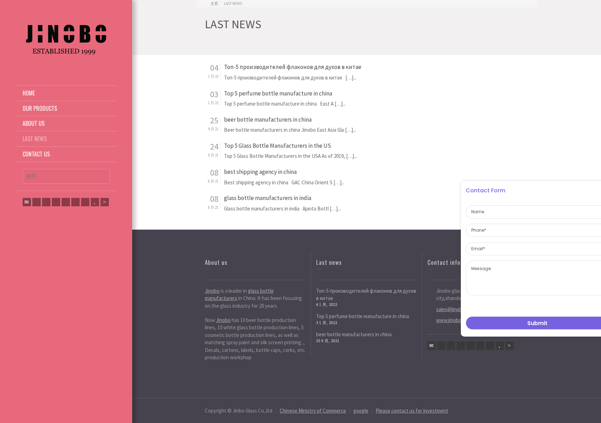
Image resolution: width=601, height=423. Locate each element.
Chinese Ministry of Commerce (313, 410)
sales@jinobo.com (455, 309)
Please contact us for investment (412, 410)
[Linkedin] (75, 202)
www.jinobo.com (454, 320)
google (360, 410)
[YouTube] (95, 202)
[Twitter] (36, 202)
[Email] (27, 202)
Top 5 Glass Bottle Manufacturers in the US (277, 146)
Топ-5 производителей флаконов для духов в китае (292, 67)
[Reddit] (105, 202)
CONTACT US (36, 154)
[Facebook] (46, 202)
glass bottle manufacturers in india (267, 198)
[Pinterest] (56, 202)
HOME (29, 93)
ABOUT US (34, 123)
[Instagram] (85, 202)
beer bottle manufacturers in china (268, 119)
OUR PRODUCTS (40, 108)
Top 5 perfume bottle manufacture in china (278, 93)
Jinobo (212, 290)
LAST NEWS (35, 138)
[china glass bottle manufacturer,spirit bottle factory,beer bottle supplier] (66, 38)
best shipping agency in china (260, 172)
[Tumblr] (66, 202)
